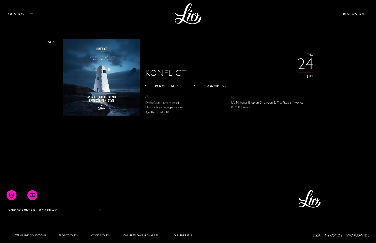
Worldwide (357, 235)
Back (50, 41)
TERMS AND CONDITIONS (30, 235)
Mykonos (333, 235)
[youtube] (32, 195)
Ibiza (316, 235)
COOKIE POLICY (100, 235)
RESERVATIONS (355, 13)
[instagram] (12, 195)
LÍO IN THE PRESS (182, 235)
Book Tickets (166, 85)
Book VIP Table (216, 85)
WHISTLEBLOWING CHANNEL (141, 235)
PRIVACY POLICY (68, 235)
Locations (16, 14)
